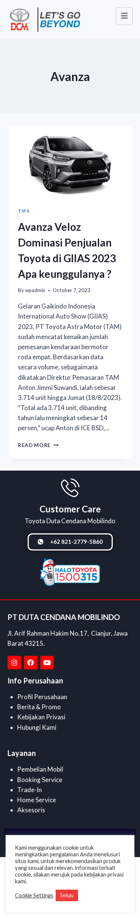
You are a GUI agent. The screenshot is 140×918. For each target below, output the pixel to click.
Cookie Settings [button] (34, 895)
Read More (38, 445)
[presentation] (70, 162)
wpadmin (35, 290)
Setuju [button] (67, 895)
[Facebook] (30, 662)
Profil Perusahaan (42, 697)
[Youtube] (47, 662)
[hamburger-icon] (124, 16)
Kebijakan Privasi (41, 717)
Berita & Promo (39, 707)
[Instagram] (14, 662)
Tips (23, 211)
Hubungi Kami (36, 727)
